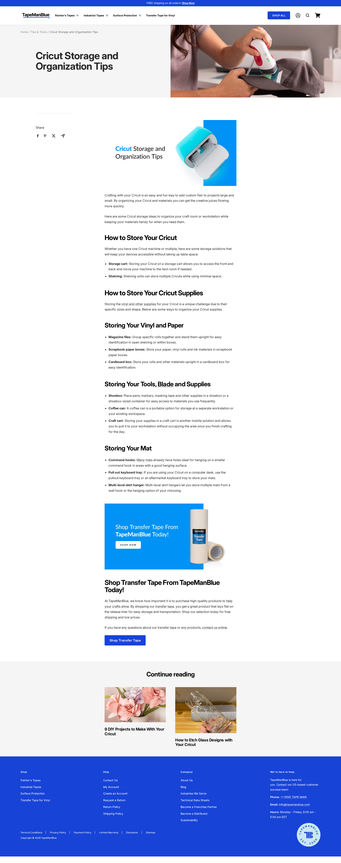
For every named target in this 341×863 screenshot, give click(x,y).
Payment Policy (82, 832)
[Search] (307, 15)
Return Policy (111, 807)
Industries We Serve (193, 793)
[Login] (298, 15)
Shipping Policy (113, 813)
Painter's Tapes (66, 15)
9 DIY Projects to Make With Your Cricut (134, 731)
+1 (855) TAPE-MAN (293, 797)
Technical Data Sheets (195, 800)
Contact (281, 784)
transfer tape (164, 606)
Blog (183, 787)
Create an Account (115, 793)
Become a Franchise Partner (199, 807)
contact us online (214, 627)
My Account (111, 787)
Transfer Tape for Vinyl (160, 15)
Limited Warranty (108, 832)
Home (24, 32)
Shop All (278, 15)
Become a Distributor (194, 813)
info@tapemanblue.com (294, 804)
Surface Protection (127, 15)
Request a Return (114, 800)
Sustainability (189, 820)
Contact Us (110, 780)
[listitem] (38, 136)
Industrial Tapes (96, 15)
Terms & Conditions (31, 832)
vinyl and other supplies (138, 304)
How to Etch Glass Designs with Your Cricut (203, 742)
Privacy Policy (58, 832)
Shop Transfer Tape (125, 640)
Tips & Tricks (39, 32)
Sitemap (150, 832)
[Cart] (317, 15)
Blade (165, 384)
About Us (187, 780)
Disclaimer (132, 832)
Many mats (145, 460)
